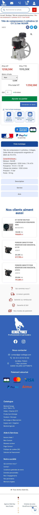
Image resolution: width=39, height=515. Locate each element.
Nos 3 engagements (10, 476)
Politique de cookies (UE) (12, 449)
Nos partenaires (9, 479)
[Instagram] (24, 342)
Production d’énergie (10, 414)
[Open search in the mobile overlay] (15, 9)
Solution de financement (12, 452)
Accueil (2, 15)
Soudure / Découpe (10, 417)
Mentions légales (9, 482)
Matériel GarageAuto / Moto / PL (9, 407)
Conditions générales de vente (14, 470)
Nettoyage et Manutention (12, 420)
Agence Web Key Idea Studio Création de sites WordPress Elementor (20, 505)
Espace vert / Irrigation (11, 423)
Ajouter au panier (19, 98)
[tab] (19, 144)
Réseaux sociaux (9, 443)
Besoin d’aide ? (8, 437)
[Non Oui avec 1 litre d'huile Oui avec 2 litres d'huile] (10, 77)
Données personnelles (11, 473)
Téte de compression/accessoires (23, 15)
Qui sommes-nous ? (10, 464)
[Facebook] (16, 342)
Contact (6, 467)
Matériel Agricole (9, 426)
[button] (34, 10)
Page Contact (8, 446)
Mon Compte (8, 440)
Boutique (8, 15)
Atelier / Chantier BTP (11, 411)
